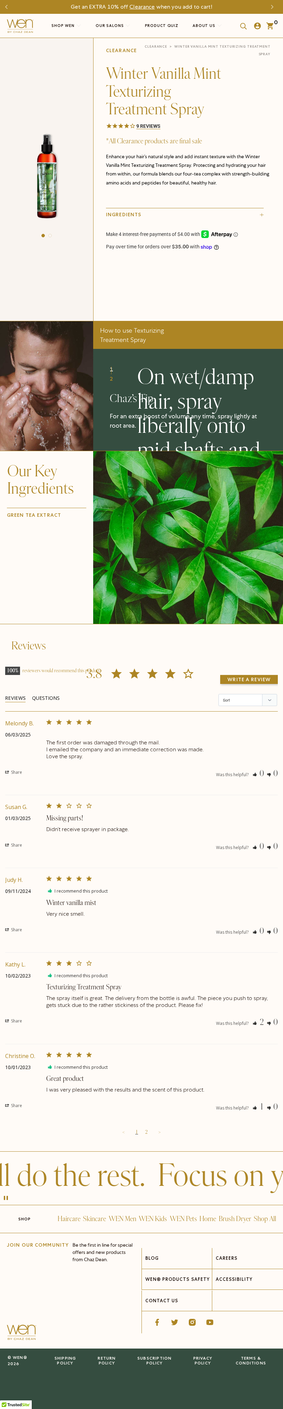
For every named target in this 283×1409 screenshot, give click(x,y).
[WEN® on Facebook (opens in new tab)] (157, 1322)
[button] (43, 235)
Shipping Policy (65, 1360)
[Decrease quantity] (112, 285)
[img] (188, 537)
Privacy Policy (202, 1360)
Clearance (142, 6)
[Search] (241, 25)
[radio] (157, 268)
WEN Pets (183, 1219)
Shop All (265, 1219)
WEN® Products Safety (177, 1279)
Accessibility (234, 1279)
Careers (226, 1258)
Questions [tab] (46, 698)
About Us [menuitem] (205, 25)
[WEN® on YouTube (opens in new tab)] (210, 1322)
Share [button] (16, 772)
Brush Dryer (235, 1219)
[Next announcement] (274, 7)
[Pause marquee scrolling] (6, 1198)
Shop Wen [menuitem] (63, 25)
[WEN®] (20, 27)
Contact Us (161, 1300)
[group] (46, 177)
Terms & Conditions (251, 1360)
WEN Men (122, 1219)
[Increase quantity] (159, 285)
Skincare (94, 1219)
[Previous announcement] (8, 7)
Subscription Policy (154, 1360)
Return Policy (107, 1360)
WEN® (20, 1357)
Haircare (69, 1219)
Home (207, 1219)
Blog (152, 1258)
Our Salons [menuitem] (110, 25)
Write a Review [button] (249, 679)
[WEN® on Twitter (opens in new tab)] (174, 1322)
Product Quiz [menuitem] (162, 25)
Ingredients (123, 214)
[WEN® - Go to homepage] (21, 1333)
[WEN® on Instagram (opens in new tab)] (192, 1322)
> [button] (159, 1132)
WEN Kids (153, 1219)
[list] (46, 177)
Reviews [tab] (15, 698)
